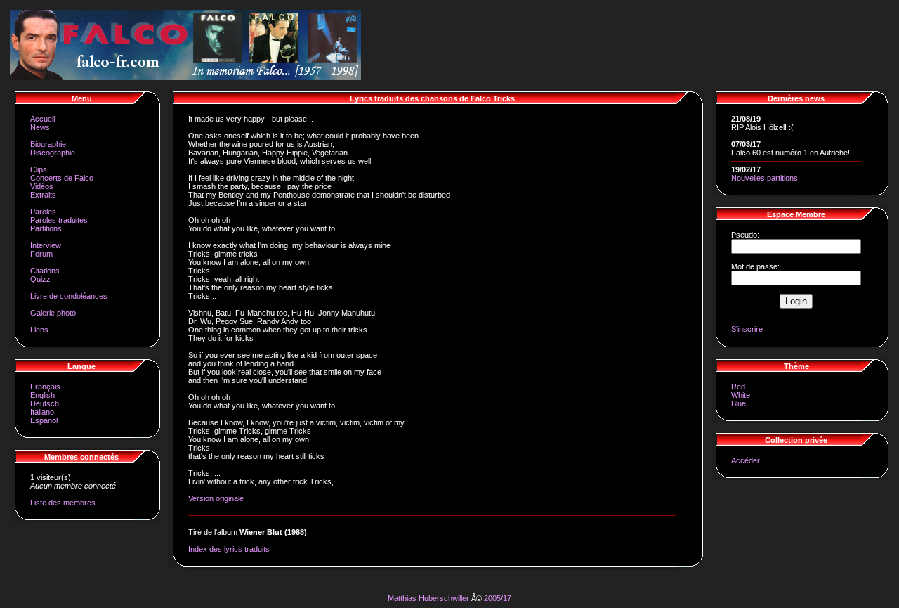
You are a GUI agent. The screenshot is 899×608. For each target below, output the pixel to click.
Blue (738, 403)
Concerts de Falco (61, 178)
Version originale (216, 498)
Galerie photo (53, 313)
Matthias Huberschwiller (428, 598)
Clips (38, 169)
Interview (45, 245)
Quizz (40, 279)
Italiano (42, 412)
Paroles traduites (59, 220)
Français (45, 386)
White (740, 395)
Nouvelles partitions (764, 178)
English (42, 395)
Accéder (745, 460)
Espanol (44, 420)
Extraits (43, 194)
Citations (45, 270)
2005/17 (497, 598)
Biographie (48, 144)
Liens (39, 329)
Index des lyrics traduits (229, 549)
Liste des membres (63, 502)
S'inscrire (747, 329)
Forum (41, 254)
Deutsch (44, 403)
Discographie (52, 152)
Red (738, 386)
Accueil (42, 119)
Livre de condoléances (68, 296)
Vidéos (41, 186)
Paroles (43, 211)
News (40, 127)
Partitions (46, 228)
